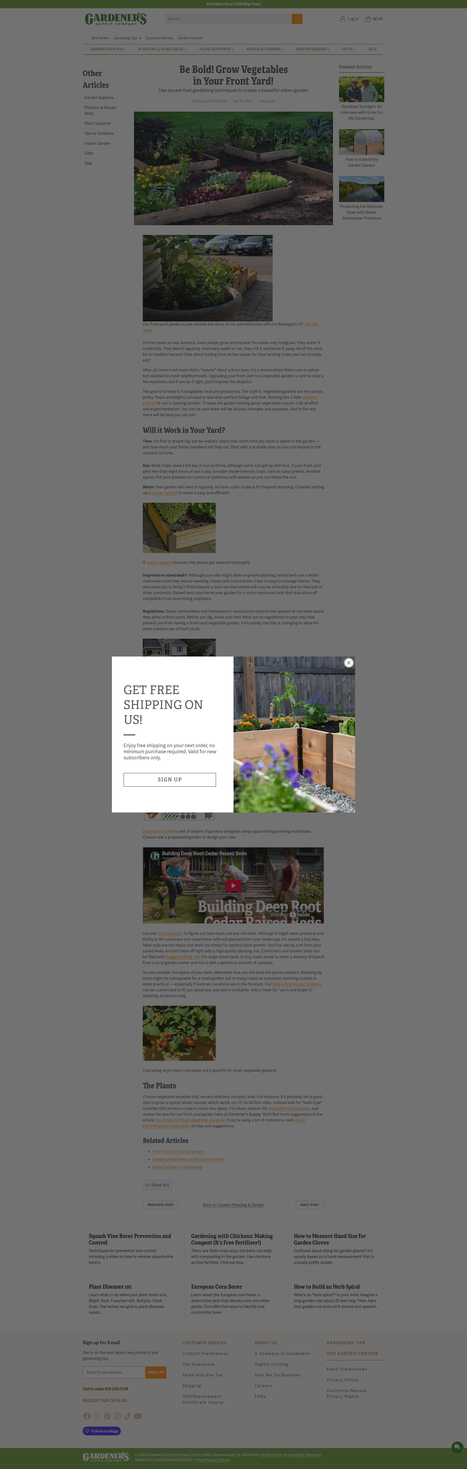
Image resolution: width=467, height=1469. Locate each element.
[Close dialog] (349, 662)
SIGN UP (170, 780)
